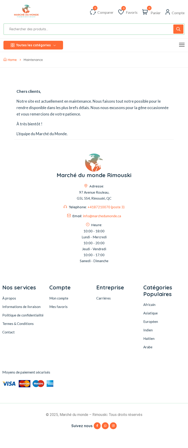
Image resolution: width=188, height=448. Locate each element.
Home (12, 60)
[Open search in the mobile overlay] (94, 29)
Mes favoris (58, 307)
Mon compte (58, 298)
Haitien (149, 338)
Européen (150, 321)
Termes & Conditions (18, 324)
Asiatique (150, 313)
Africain (149, 304)
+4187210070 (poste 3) (106, 207)
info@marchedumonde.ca (102, 216)
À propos (9, 298)
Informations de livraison (21, 307)
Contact (8, 332)
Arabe (147, 347)
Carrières (103, 298)
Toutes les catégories (33, 45)
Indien (148, 330)
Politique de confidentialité (23, 315)
